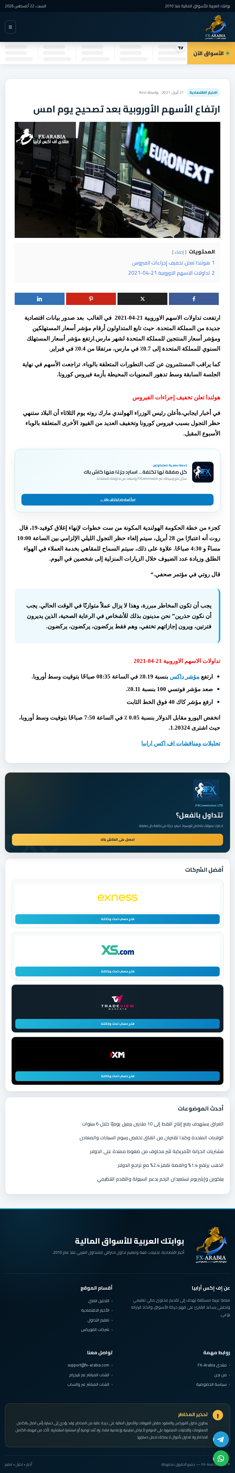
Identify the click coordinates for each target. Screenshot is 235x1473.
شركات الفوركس (95, 1329)
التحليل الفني (98, 1300)
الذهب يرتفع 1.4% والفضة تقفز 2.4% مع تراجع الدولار (171, 1165)
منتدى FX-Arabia (212, 1365)
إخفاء (179, 252)
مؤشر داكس (185, 676)
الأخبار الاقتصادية (95, 1310)
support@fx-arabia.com (88, 1365)
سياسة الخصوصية (211, 1384)
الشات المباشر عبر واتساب (88, 1384)
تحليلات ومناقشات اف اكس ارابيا (180, 743)
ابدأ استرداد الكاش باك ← (117, 499)
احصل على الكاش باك (117, 839)
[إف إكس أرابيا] (215, 27)
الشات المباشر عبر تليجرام (89, 1374)
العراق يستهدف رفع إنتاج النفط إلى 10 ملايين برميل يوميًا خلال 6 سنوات (153, 1123)
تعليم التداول (98, 1320)
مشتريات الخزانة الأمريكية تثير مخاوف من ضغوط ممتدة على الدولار (157, 1151)
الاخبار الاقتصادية (203, 92)
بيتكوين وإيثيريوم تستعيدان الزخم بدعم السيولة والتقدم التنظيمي (160, 1178)
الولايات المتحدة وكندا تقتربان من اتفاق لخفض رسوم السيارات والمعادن (152, 1137)
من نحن (220, 1374)
